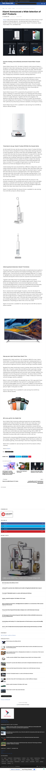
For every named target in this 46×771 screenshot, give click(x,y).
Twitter (23, 526)
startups (41, 761)
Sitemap (16, 1)
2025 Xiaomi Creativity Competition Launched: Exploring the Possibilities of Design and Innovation (8, 473)
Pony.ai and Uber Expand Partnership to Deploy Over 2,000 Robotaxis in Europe (23, 668)
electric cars (4, 761)
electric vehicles (10, 761)
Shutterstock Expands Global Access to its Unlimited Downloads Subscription (22, 737)
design (32, 759)
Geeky (3, 759)
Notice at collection (15, 769)
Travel (11, 759)
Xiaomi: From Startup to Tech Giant (22, 472)
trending (8, 763)
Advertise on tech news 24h (24, 1)
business (28, 759)
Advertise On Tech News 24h (6, 753)
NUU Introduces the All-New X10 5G (13, 641)
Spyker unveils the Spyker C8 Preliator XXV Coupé (16, 684)
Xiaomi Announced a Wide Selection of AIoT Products (37, 472)
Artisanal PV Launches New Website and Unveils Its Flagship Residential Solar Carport (24, 662)
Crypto (31, 758)
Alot (6, 8)
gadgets (9, 8)
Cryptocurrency (37, 758)
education (37, 759)
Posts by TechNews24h (5, 699)
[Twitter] (39, 766)
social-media (32, 761)
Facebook (23, 523)
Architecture (10, 758)
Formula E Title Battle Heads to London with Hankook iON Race (19, 673)
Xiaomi (13, 8)
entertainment (17, 761)
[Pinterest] (43, 1)
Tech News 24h (4, 720)
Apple (5, 758)
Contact (6, 1)
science (27, 761)
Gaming (42, 758)
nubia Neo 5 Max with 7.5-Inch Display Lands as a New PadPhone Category (21, 678)
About (2, 1)
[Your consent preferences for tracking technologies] (44, 769)
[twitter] (40, 1)
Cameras (23, 758)
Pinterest (23, 531)
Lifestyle (7, 759)
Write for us (11, 1)
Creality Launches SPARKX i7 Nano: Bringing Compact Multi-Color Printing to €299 (23, 657)
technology (4, 763)
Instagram (23, 528)
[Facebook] (37, 766)
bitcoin (24, 759)
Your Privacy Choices (27, 769)
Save (30, 456)
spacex (37, 761)
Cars (28, 758)
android (19, 759)
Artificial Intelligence (17, 758)
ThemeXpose (17, 766)
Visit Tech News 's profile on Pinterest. (8, 635)
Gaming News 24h (5, 722)
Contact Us (3, 750)
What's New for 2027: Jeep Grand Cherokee (15, 689)
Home (3, 8)
